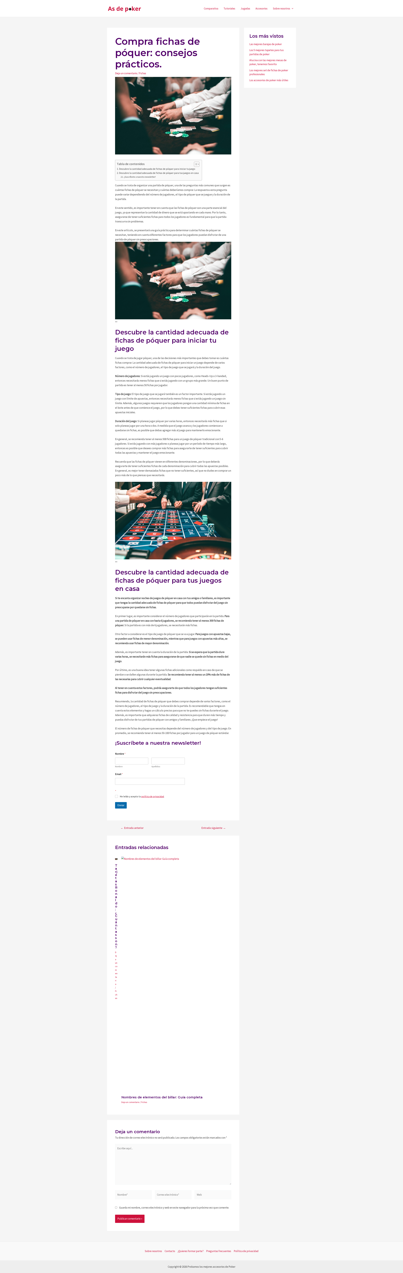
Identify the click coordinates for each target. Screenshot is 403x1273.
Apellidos (155, 766)
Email (119, 774)
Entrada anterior (132, 827)
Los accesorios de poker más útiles (268, 80)
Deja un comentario (126, 73)
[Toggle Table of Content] (195, 164)
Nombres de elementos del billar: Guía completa (162, 1097)
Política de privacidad (246, 1251)
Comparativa (211, 8)
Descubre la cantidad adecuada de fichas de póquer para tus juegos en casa (159, 172)
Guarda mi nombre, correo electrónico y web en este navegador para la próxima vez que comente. (174, 1207)
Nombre (119, 766)
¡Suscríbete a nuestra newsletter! (140, 176)
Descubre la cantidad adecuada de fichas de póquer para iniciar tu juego (157, 168)
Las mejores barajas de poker (265, 44)
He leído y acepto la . (142, 796)
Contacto (170, 1251)
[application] (291, 8)
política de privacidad (152, 796)
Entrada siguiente (213, 827)
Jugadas (245, 8)
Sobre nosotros (281, 8)
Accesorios (261, 8)
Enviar (120, 805)
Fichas (142, 73)
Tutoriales (229, 8)
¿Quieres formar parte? (191, 1251)
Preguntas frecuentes (218, 1251)
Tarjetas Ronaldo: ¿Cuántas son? (116, 906)
